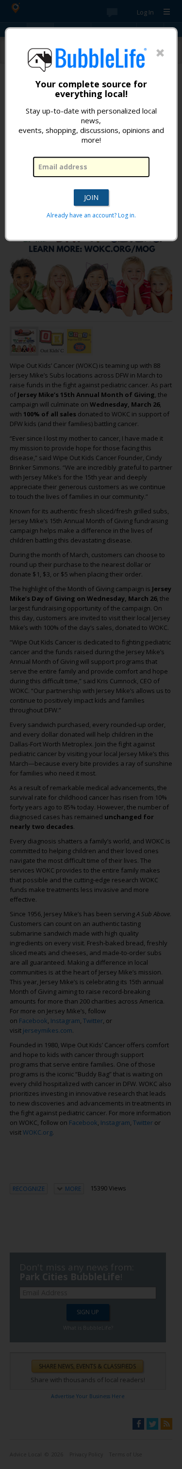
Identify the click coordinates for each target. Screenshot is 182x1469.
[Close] (160, 53)
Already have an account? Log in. (91, 215)
